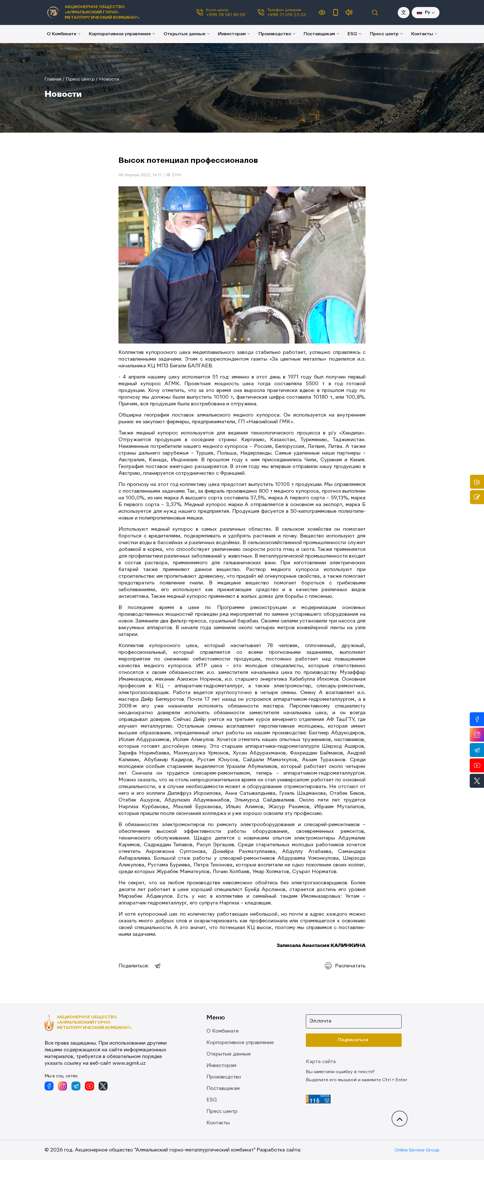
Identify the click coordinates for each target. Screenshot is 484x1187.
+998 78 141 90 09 (225, 15)
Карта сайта (321, 1061)
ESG (352, 34)
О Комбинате (61, 34)
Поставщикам (319, 34)
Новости (109, 79)
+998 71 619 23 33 (286, 15)
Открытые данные (184, 34)
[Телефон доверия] (477, 482)
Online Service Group (417, 1150)
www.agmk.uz (129, 1063)
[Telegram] (157, 966)
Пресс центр (384, 34)
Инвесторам (232, 34)
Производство (275, 34)
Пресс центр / (82, 79)
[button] (235, 339)
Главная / (54, 79)
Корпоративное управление (120, 34)
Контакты (422, 34)
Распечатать (350, 966)
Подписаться (353, 1040)
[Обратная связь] (477, 497)
